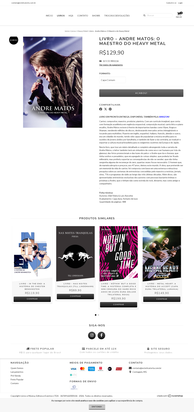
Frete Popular (17, 379)
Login (180, 3)
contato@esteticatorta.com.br (23, 3)
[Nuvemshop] (170, 397)
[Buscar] (143, 15)
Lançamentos (17, 372)
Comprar (32, 299)
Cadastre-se (171, 3)
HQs (71, 15)
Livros (61, 15)
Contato (82, 15)
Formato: (104, 73)
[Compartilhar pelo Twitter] (105, 109)
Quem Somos (17, 368)
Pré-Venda (16, 375)
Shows (96, 15)
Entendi (97, 406)
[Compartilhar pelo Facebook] (100, 109)
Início (49, 15)
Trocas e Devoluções (117, 15)
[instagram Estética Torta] (92, 335)
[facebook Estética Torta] (101, 335)
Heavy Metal (83, 31)
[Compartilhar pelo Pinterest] (110, 109)
